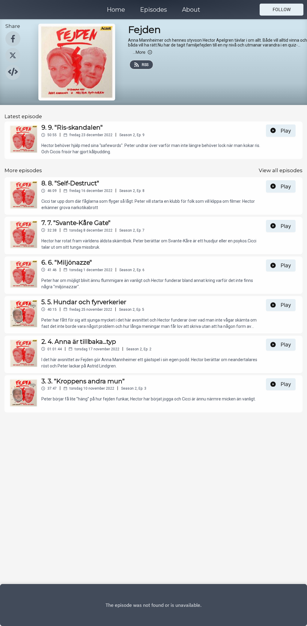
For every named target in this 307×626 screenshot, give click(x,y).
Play (286, 130)
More (139, 52)
